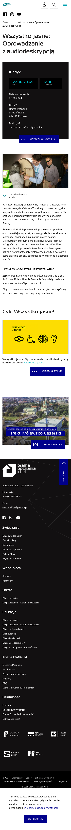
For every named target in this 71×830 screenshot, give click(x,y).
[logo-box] (11, 734)
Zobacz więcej (52, 444)
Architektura (8, 669)
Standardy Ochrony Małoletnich (18, 687)
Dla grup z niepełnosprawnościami (19, 647)
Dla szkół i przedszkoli (13, 629)
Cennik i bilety (9, 540)
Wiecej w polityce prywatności (41, 808)
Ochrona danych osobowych (17, 781)
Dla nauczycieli (9, 633)
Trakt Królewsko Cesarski (35, 433)
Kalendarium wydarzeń (13, 709)
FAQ (4, 683)
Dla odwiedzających (12, 535)
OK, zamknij (35, 819)
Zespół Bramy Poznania (14, 674)
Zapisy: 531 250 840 (42, 139)
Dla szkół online (10, 598)
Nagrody (6, 678)
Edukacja (6, 705)
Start (5, 22)
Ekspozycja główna (12, 549)
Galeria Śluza (8, 554)
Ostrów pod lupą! (11, 719)
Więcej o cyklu (52, 371)
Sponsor (6, 576)
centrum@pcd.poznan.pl (14, 507)
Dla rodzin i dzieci (11, 638)
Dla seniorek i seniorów (13, 642)
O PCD (5, 778)
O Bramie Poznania (12, 665)
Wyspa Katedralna (11, 558)
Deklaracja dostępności (43, 781)
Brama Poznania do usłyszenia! (18, 714)
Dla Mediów (17, 778)
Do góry (64, 476)
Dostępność (8, 545)
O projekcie (62, 781)
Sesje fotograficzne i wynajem (39, 778)
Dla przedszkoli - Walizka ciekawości (20, 602)
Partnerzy (7, 580)
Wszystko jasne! (34, 363)
